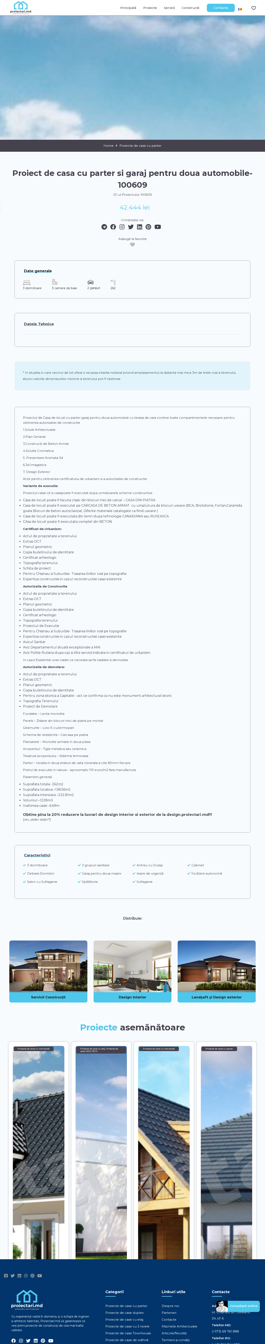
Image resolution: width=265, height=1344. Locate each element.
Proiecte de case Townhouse (128, 1333)
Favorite (251, 8)
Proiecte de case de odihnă (126, 1340)
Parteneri (169, 1313)
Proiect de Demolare (40, 706)
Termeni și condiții (176, 1340)
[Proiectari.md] (20, 12)
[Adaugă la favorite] (132, 244)
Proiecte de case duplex (124, 1313)
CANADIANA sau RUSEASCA (145, 516)
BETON (105, 522)
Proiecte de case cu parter (140, 146)
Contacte (220, 8)
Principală (128, 8)
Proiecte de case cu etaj (124, 1319)
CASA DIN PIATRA (140, 500)
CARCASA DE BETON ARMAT (105, 505)
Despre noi (170, 1306)
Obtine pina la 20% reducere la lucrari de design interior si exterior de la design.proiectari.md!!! (117, 814)
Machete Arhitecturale (179, 1326)
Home (109, 146)
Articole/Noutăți (174, 1333)
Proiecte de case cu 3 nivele (127, 1326)
